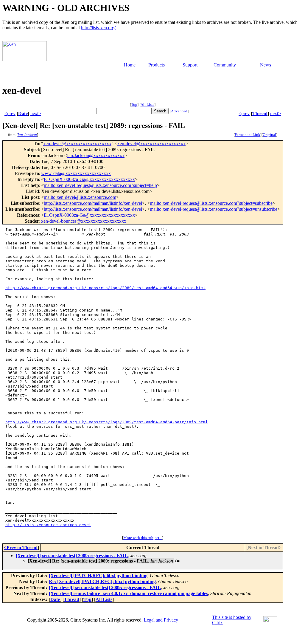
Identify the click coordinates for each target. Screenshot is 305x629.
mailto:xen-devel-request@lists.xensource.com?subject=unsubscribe (213, 209)
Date (23, 113)
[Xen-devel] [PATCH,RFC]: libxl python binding (98, 575)
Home (130, 64)
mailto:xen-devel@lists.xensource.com (80, 197)
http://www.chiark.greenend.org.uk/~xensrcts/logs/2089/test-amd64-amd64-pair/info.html (106, 422)
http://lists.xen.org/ (98, 27)
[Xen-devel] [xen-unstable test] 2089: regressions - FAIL (72, 555)
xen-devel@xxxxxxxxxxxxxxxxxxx (77, 143)
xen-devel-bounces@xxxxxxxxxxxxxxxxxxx (83, 221)
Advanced (179, 111)
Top (134, 104)
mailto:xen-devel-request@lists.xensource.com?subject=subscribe (211, 203)
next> (35, 113)
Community (225, 64)
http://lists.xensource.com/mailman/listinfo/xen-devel (93, 203)
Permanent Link (247, 134)
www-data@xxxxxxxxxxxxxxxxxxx (76, 173)
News (265, 64)
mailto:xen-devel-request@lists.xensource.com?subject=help (100, 185)
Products (156, 64)
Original (269, 134)
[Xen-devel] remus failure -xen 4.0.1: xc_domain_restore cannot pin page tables (128, 593)
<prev (9, 113)
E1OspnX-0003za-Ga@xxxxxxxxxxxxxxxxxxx (89, 179)
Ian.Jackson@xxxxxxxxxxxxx (96, 155)
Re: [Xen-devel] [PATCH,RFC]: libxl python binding (102, 581)
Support (190, 64)
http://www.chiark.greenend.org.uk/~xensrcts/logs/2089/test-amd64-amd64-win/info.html (105, 288)
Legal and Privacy (161, 619)
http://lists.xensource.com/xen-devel (48, 525)
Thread (259, 113)
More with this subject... (142, 537)
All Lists (147, 104)
